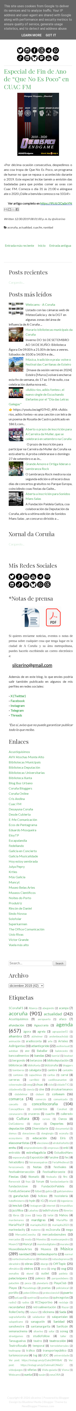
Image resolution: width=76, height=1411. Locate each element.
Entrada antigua (60, 245)
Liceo (28, 1215)
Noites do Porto (20, 898)
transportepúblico (54, 1350)
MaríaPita (62, 1220)
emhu (12, 1147)
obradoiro (14, 1263)
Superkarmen (18, 924)
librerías (68, 1210)
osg (63, 1268)
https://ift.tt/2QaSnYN (56, 203)
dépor (36, 1123)
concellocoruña (45, 1103)
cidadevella (15, 1089)
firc (65, 1176)
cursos (46, 1119)
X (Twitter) (18, 696)
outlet (45, 1273)
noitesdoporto (47, 1254)
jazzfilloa (17, 1210)
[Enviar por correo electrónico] (6, 209)
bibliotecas (16, 1065)
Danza (63, 1119)
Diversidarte (40, 1128)
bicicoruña (51, 1065)
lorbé (51, 1215)
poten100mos (31, 1292)
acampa (64, 1008)
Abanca (33, 1008)
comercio (40, 1099)
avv (27, 1050)
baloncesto (61, 1050)
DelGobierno (16, 1123)
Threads (16, 715)
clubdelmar (21, 1094)
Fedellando (16, 846)
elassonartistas (19, 1143)
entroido (14, 1152)
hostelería (61, 1196)
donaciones (28, 1133)
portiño (14, 1292)
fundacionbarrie (59, 1181)
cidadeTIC (63, 1084)
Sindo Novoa (18, 913)
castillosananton (57, 1079)
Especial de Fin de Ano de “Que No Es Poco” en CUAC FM (36, 79)
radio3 (12, 1302)
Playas (13, 1288)
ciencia (30, 1089)
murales (64, 1244)
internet (50, 1205)
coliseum (58, 1094)
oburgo (44, 1263)
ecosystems (15, 1138)
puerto (68, 1292)
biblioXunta (34, 1065)
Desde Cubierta (20, 814)
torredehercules (59, 1345)
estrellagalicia (36, 1152)
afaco (62, 1019)
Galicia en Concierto (23, 851)
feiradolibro (16, 1162)
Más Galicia (17, 877)
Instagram (18, 705)
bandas (39, 1055)
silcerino (38, 1331)
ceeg (29, 1084)
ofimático (14, 1268)
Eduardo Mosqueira (22, 830)
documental (62, 1128)
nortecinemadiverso (23, 1259)
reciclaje (63, 1302)
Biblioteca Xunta (20, 778)
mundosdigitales (46, 1244)
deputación (16, 1128)
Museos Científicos (22, 892)
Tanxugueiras (17, 1341)
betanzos (36, 1060)
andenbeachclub (58, 1036)
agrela (41, 1031)
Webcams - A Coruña (40, 304)
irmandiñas (66, 1205)
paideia (63, 1273)
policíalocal (62, 1288)
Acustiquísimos (19, 752)
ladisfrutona (50, 1210)
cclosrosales (16, 1084)
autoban (13, 1050)
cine (41, 1089)
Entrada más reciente (19, 245)
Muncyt (14, 882)
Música (66, 1248)
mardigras (38, 1220)
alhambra (15, 1036)
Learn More (31, 35)
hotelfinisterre (17, 1200)
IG (42, 1200)
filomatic (33, 1176)
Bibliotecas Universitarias (27, 772)
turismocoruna (18, 1355)
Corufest (62, 1109)
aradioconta (34, 1041)
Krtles (13, 872)
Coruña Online (19, 793)
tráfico (30, 1350)
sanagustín (38, 1321)
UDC (45, 1355)
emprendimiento (33, 1147)
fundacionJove (18, 1186)
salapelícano (16, 1321)
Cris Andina (17, 799)
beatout (68, 1055)
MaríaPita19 (16, 1225)
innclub (17, 1205)
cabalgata (35, 1070)
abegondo (48, 1008)
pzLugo (19, 1297)
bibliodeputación (58, 1060)
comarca (16, 1098)
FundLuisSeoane (19, 1191)
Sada (62, 1312)
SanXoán (62, 1326)
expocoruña (19, 1157)
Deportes (56, 1123)
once (43, 1268)
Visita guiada (49, 1369)
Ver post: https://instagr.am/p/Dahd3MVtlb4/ (35, 1360)
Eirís (63, 1138)
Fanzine (53, 1157)
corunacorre (16, 1114)
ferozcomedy (16, 1167)
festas (37, 1167)
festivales (60, 1167)
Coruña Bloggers (20, 788)
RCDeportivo (43, 1302)
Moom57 (14, 1244)
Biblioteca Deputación (24, 767)
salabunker (38, 1316)
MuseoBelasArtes (20, 1249)
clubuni (40, 1094)
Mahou (63, 1215)
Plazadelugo (29, 1288)
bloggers (68, 1065)
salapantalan (60, 1316)
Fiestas (14, 1176)
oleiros (28, 1268)
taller (63, 1336)
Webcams (14, 1374)
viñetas (32, 1369)
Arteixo (63, 1041)
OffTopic (59, 1263)
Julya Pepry (17, 866)
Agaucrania (41, 1025)
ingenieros (67, 1200)
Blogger (64, 1397)
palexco (40, 1278)
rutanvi (34, 1312)
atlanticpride (40, 1046)
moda (28, 1239)
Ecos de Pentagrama (23, 825)
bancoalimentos (19, 1055)
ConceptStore (16, 1109)
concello (13, 1104)
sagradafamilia (17, 1316)
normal (69, 1254)
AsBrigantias (17, 1046)
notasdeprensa (60, 1259)
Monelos (41, 1239)
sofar (52, 1331)
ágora (27, 1031)
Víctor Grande (19, 939)
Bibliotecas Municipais (25, 762)
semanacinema (18, 1331)
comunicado (60, 1099)
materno (36, 1229)
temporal (38, 1345)
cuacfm (37, 227)
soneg (64, 1331)
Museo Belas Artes (22, 887)
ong (53, 1268)
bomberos (18, 1070)
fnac (28, 1181)
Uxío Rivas (16, 934)
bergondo (18, 1060)
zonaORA (54, 1374)
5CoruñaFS (16, 1008)
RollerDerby (17, 1312)
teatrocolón (57, 1341)
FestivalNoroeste (54, 1172)
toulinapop (15, 1350)
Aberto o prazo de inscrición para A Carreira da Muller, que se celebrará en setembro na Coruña (49, 434)
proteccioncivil (51, 1292)
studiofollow (41, 1336)
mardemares (16, 1220)
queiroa (31, 1297)
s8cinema (48, 1312)
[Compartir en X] (13, 209)
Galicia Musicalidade (23, 856)
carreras (14, 1079)
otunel (29, 1273)
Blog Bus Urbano (21, 783)
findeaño (51, 1176)
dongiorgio (47, 1133)
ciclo (50, 1084)
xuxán (42, 1374)
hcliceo (42, 1196)
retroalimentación (44, 1307)
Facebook (18, 701)
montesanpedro (60, 1239)
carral (64, 1075)
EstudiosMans (64, 1152)
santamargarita (40, 1326)
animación (14, 1041)
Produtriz (15, 903)
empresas (53, 1147)
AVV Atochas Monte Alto (26, 757)
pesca (28, 1283)
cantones (18, 1075)
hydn (32, 1200)
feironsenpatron (38, 1162)
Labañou (33, 1210)
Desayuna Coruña (21, 809)
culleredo (67, 1114)
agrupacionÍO (60, 1031)
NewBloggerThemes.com (38, 1406)
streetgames (16, 1336)
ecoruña (64, 1133)
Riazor (65, 1307)
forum (40, 1181)
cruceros (34, 1114)
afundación (16, 1025)
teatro (37, 1341)
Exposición (37, 1157)
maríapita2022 (38, 1225)
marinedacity (17, 1229)
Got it (51, 35)
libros (16, 1215)
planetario (42, 1283)
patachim (14, 1283)
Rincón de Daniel (20, 908)
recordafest (17, 1307)
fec (67, 1157)
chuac (39, 1084)
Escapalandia (18, 840)
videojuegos (16, 1369)
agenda (64, 1024)
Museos (46, 1249)
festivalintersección (21, 1172)
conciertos (40, 1109)
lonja (39, 1215)
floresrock (14, 1181)
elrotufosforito (61, 1143)
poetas (46, 1288)
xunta (28, 1374)
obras (29, 1263)
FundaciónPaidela (53, 1186)
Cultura (22, 1118)
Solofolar (15, 919)
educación (40, 1138)
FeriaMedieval (60, 1162)
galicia (49, 1191)
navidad (48, 227)
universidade (61, 1355)
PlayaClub (60, 1283)
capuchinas (35, 1075)
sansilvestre (16, 1326)
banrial (56, 1055)
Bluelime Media (31, 1402)
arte (50, 1041)
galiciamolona (65, 1191)
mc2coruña (53, 1229)
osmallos (14, 1273)
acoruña (12, 227)
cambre (52, 1070)
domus (13, 1133)
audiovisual (62, 1046)
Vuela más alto (19, 945)
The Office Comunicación (26, 929)
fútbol (38, 1191)
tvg (35, 1355)
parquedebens (60, 1278)
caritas (51, 1075)
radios (25, 1302)
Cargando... (16, 282)
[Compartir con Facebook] (17, 209)
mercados (14, 1239)
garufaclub (21, 1196)
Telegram (17, 710)
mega (69, 1229)
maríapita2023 (60, 1225)
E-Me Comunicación (23, 819)
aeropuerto (44, 1019)
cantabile (67, 1070)
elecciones (43, 1143)
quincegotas (61, 1297)
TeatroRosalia (18, 1345)
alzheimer (37, 1036)
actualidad (25, 227)
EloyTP (14, 835)
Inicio (42, 245)
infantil (52, 1200)
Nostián (43, 1259)
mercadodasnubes (54, 1234)
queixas (44, 1297)
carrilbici (34, 1079)
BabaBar (42, 1050)
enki (66, 1147)
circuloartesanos (62, 1089)
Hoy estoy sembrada (23, 861)
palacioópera (18, 1278)
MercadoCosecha (25, 1234)
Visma (65, 1369)
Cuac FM (15, 804)
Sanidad (59, 1321)
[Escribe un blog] (9, 209)
